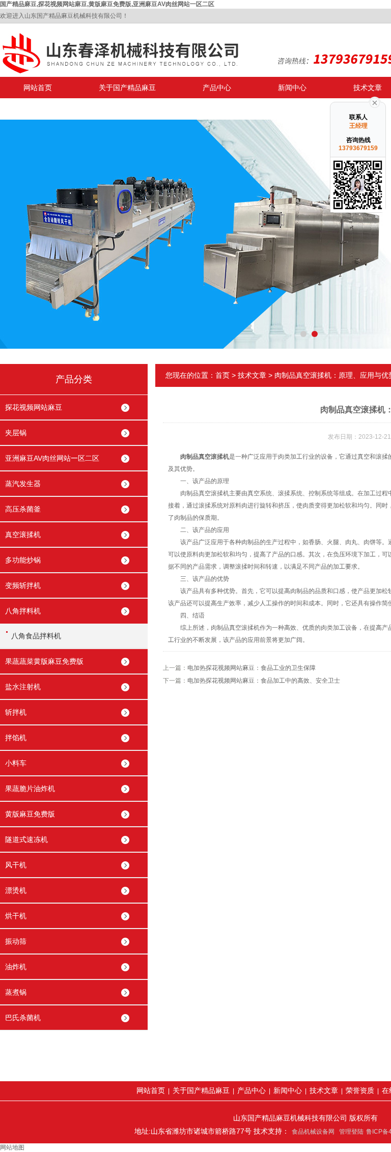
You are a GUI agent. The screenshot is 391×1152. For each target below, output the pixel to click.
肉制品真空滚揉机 (204, 456)
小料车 (15, 763)
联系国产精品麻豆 (51, 109)
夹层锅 (15, 433)
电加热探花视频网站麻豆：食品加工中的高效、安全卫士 (263, 680)
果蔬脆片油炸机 (30, 788)
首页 (222, 375)
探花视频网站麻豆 (33, 407)
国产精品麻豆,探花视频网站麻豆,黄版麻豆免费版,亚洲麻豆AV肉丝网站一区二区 (107, 4)
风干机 (15, 865)
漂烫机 (15, 890)
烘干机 (15, 916)
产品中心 (217, 87)
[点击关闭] (375, 102)
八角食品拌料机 (36, 636)
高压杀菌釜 (23, 509)
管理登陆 (351, 1131)
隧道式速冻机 (26, 839)
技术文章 (252, 375)
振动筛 (15, 941)
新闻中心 (292, 87)
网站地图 (12, 1147)
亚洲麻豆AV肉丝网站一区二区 (52, 458)
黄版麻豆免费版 (30, 814)
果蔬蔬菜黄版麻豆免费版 (44, 661)
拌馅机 (15, 738)
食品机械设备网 (313, 1131)
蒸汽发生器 (23, 484)
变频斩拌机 (23, 585)
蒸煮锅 (15, 992)
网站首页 (37, 87)
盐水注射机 (23, 687)
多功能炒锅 (23, 560)
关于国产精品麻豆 (127, 87)
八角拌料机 (23, 611)
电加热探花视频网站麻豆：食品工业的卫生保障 (251, 667)
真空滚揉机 (23, 534)
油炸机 (15, 967)
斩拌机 (15, 712)
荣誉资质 (360, 1090)
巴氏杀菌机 (23, 1018)
